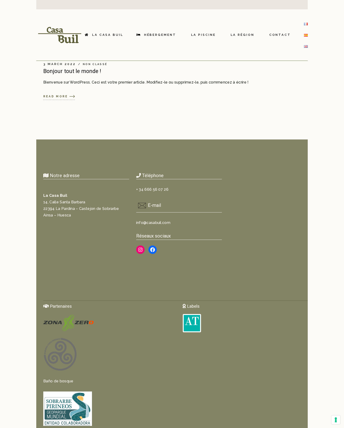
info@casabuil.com (153, 222)
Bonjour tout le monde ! (72, 71)
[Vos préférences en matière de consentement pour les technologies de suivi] (335, 419)
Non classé (95, 64)
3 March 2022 (59, 64)
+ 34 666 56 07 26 (152, 189)
